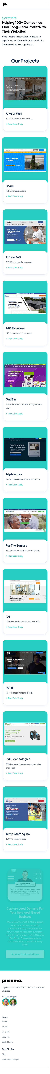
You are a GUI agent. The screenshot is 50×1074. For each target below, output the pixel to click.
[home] (5, 4)
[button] (45, 4)
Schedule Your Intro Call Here (25, 954)
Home (4, 1021)
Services (6, 1037)
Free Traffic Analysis (11, 1059)
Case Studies (8, 1049)
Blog (4, 1054)
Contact (5, 1032)
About (5, 1027)
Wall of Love (7, 1042)
